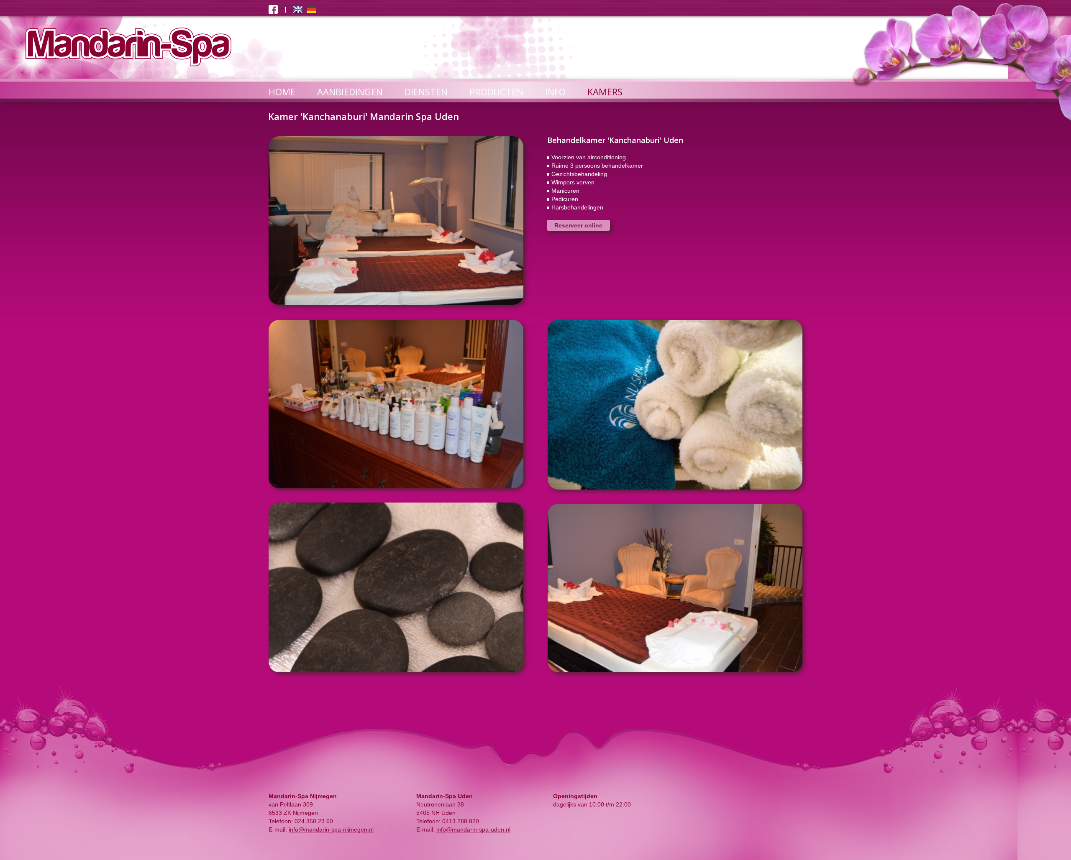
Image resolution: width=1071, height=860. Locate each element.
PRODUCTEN (496, 91)
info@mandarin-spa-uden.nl (473, 829)
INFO (555, 91)
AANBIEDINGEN (350, 91)
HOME (282, 91)
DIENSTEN (426, 91)
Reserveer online (578, 225)
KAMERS (605, 91)
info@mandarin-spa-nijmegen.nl (331, 829)
